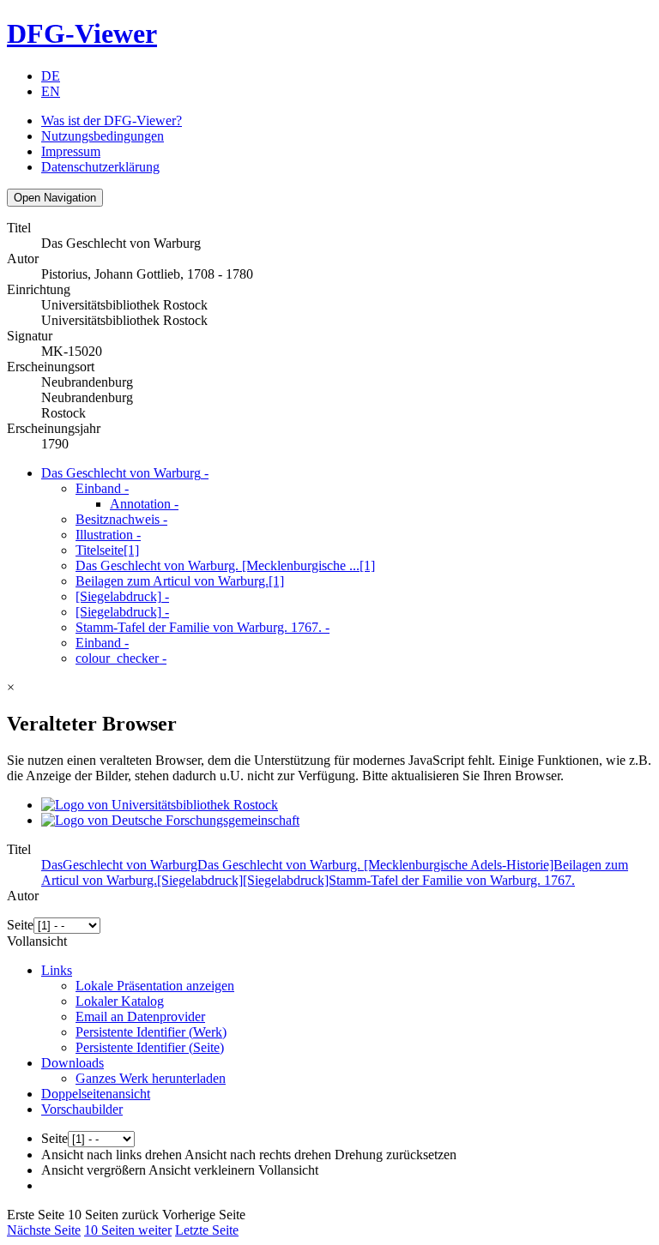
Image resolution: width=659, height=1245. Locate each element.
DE (50, 76)
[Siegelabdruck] (122, 596)
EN (50, 91)
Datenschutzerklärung (100, 166)
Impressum (70, 151)
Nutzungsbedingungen (102, 136)
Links (56, 970)
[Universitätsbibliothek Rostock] (159, 804)
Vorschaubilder (82, 1109)
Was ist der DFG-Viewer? (111, 120)
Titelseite (107, 550)
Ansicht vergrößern (93, 1170)
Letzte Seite (207, 1230)
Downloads (72, 1063)
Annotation (144, 503)
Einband (102, 488)
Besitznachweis (121, 519)
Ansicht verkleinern (201, 1170)
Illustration (108, 534)
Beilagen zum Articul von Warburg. (180, 581)
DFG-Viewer (82, 33)
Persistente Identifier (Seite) (150, 1047)
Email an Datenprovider (140, 1016)
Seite (20, 924)
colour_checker (121, 658)
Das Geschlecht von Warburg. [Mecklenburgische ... (225, 565)
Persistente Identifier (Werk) (151, 1032)
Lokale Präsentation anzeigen (155, 985)
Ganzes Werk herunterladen (151, 1078)
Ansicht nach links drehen (111, 1154)
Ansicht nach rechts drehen (257, 1154)
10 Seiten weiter (128, 1230)
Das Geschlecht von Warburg (125, 473)
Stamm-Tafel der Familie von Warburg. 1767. (203, 627)
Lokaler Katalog (120, 1001)
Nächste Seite (44, 1230)
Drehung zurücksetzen (395, 1154)
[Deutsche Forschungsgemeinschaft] (170, 820)
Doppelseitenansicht (95, 1093)
